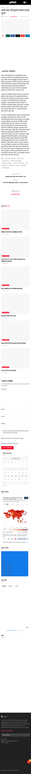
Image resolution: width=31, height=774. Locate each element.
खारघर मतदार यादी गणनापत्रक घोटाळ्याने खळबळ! (13, 343)
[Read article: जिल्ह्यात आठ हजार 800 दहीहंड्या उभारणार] (15, 219)
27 (15, 479)
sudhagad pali (5, 167)
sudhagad (23, 165)
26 (11, 479)
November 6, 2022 (24, 16)
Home (2, 7)
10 (4, 472)
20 (15, 476)
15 (22, 472)
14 (19, 472)
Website (3, 423)
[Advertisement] (15, 54)
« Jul (4, 485)
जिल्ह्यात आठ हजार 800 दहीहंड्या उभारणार (11, 232)
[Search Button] (29, 2)
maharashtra (20, 158)
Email (3, 416)
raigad (17, 165)
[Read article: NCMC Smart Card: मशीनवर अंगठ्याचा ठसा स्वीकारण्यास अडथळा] (15, 247)
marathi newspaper (7, 163)
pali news (11, 165)
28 (19, 479)
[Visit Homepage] (13, 2)
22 (22, 476)
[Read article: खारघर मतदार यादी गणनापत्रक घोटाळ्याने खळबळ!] (15, 331)
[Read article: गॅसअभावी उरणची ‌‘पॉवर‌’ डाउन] (15, 303)
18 (8, 476)
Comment (4, 389)
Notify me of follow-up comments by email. (12, 438)
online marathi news (19, 163)
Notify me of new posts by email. (9, 443)
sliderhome (5, 228)
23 (26, 476)
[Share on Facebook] (13, 35)
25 (8, 479)
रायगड (6, 7)
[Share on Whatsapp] (8, 35)
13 (15, 472)
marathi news (5, 160)
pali (27, 163)
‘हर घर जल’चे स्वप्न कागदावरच (8, 370)
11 (8, 472)
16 (26, 472)
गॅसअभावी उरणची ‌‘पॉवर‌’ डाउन (8, 316)
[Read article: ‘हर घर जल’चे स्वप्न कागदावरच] (15, 358)
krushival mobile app (10, 158)
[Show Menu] (2, 2)
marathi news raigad (16, 160)
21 (19, 476)
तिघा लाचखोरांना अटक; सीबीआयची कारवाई (11, 288)
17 (4, 476)
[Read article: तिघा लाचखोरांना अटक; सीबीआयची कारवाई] (15, 276)
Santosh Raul (13, 16)
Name (3, 409)
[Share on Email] (22, 35)
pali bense (4, 165)
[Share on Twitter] (17, 35)
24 (4, 479)
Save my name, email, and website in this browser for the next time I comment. (16, 431)
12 (11, 472)
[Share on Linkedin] (27, 35)
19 (11, 476)
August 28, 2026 (5, 234)
